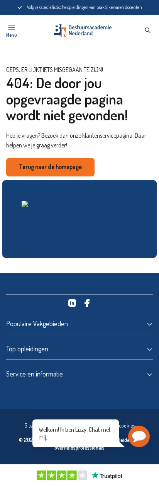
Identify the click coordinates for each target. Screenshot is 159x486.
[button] (139, 436)
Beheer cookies (119, 425)
